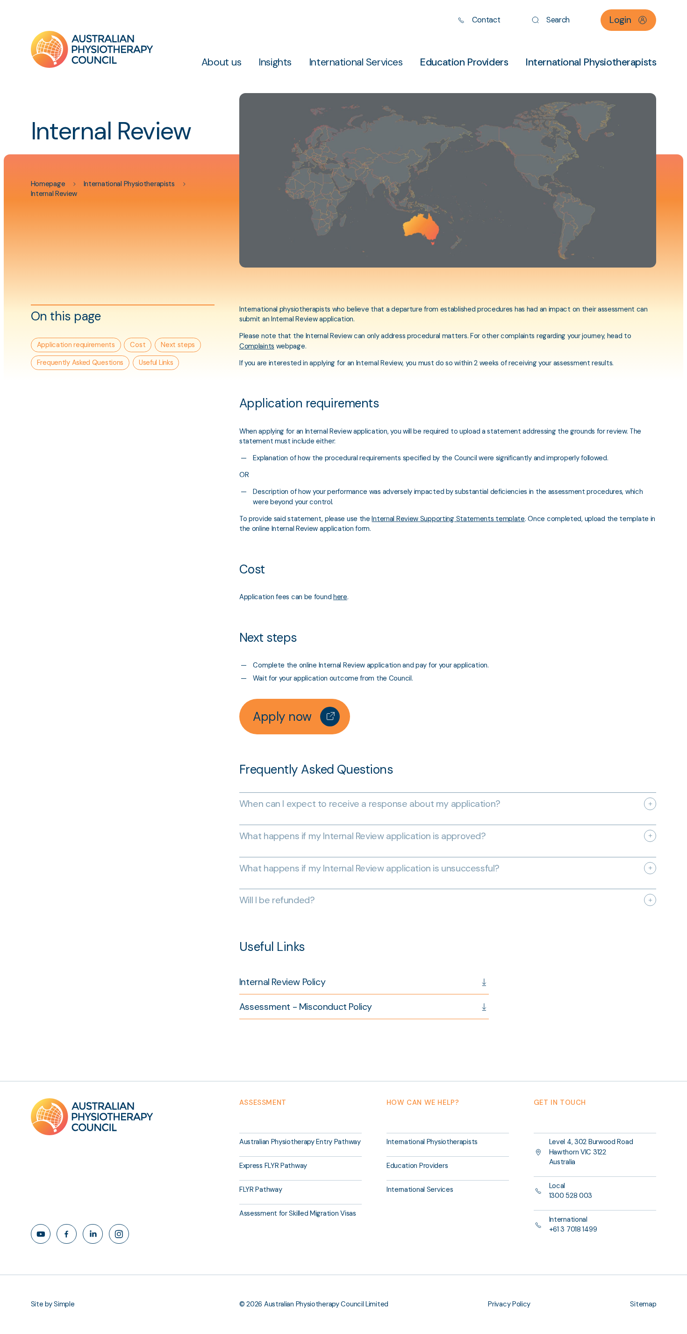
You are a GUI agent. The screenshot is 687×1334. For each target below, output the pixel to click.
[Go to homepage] (92, 50)
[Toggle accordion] (650, 804)
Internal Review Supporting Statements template (448, 518)
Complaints (256, 346)
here (340, 597)
